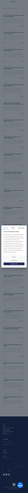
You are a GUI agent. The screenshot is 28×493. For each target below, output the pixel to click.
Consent (6, 228)
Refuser (14, 257)
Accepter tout (14, 264)
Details (13, 228)
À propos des (21, 228)
